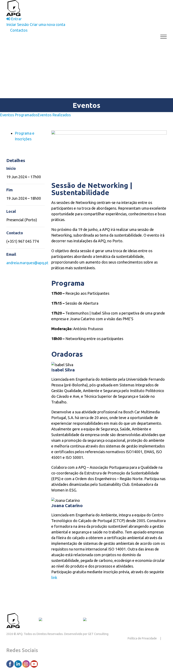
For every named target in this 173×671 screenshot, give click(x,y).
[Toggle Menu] (164, 37)
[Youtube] (34, 663)
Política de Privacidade (142, 638)
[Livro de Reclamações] (59, 620)
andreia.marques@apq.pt (27, 263)
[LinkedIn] (18, 663)
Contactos (29, 620)
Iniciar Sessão (17, 24)
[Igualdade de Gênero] (101, 620)
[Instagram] (26, 663)
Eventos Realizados (54, 115)
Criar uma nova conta (47, 24)
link (54, 577)
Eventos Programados (19, 115)
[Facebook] (10, 663)
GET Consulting (98, 634)
